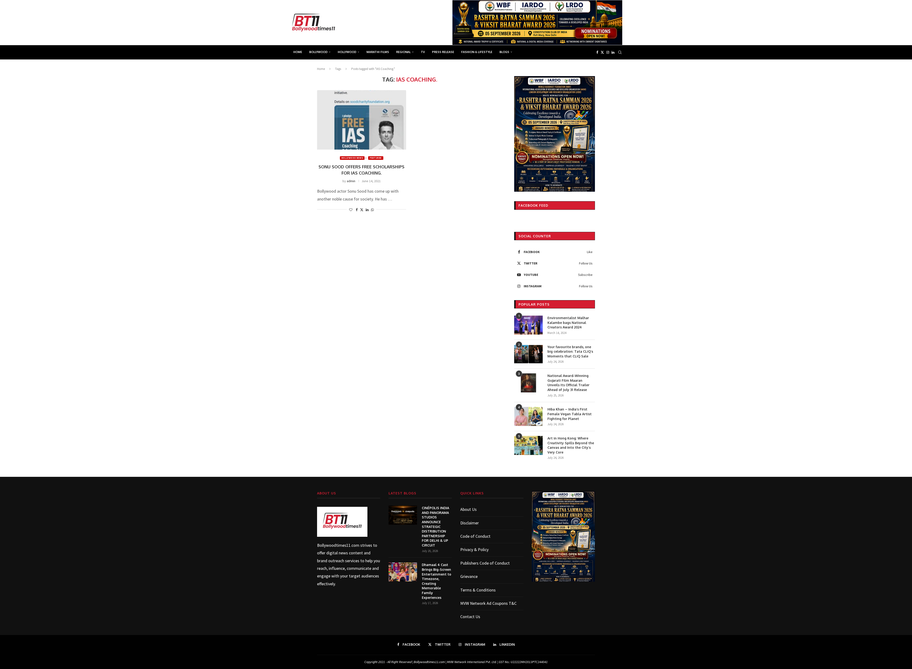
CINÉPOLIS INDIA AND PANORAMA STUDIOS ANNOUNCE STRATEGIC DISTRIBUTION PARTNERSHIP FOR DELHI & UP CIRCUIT (435, 526)
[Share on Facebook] (357, 210)
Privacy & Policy (474, 549)
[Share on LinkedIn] (367, 210)
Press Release (443, 52)
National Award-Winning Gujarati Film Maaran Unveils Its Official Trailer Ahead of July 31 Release (568, 383)
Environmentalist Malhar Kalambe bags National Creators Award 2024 (568, 322)
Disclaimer (469, 523)
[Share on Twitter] (361, 210)
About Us (468, 509)
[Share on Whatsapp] (372, 210)
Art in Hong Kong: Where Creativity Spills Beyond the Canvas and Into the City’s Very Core (570, 445)
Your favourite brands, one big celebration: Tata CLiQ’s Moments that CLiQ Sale (570, 351)
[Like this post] (350, 210)
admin (351, 181)
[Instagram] (607, 52)
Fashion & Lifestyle (476, 52)
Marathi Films (377, 52)
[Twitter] (602, 52)
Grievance (469, 576)
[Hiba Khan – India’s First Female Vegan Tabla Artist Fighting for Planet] (528, 416)
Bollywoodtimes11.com (338, 545)
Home (297, 52)
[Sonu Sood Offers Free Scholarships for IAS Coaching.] (361, 120)
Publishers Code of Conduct (485, 563)
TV (423, 52)
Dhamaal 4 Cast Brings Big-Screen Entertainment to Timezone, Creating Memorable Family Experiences (436, 581)
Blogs (504, 52)
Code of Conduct (475, 536)
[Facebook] (597, 52)
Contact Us (470, 616)
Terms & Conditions (478, 590)
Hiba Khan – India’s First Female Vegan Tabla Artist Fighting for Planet (569, 413)
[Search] (620, 52)
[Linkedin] (613, 52)
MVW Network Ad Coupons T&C (488, 603)
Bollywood (318, 52)
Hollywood (347, 52)
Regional (403, 52)
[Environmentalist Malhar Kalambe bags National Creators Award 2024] (528, 325)
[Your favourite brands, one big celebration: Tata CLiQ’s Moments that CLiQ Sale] (528, 354)
